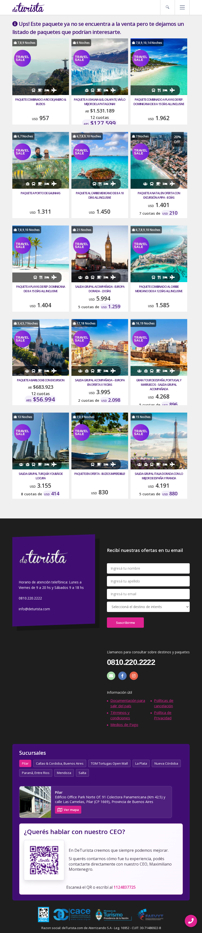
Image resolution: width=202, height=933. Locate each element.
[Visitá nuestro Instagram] (134, 676)
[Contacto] (111, 676)
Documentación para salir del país (127, 703)
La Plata (141, 763)
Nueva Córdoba (166, 763)
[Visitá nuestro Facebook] (122, 676)
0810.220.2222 (30, 598)
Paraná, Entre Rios (36, 773)
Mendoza (64, 773)
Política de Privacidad (162, 715)
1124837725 (125, 887)
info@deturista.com (34, 609)
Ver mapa (71, 809)
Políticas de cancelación (163, 703)
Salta (82, 773)
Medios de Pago (124, 724)
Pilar (25, 763)
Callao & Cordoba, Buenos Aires (60, 763)
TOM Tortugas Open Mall (109, 763)
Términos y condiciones (120, 715)
